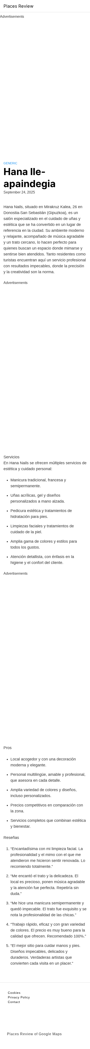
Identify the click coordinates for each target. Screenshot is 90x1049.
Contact (14, 1002)
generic (10, 163)
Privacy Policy (19, 997)
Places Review (18, 6)
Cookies (14, 992)
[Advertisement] (45, 85)
